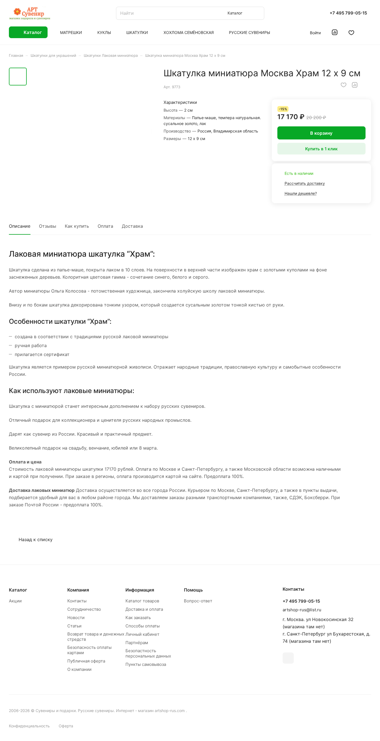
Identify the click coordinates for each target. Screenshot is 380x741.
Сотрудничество (84, 609)
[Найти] (257, 13)
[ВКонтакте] (288, 658)
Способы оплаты (142, 626)
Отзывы (47, 226)
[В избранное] (343, 85)
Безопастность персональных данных (148, 653)
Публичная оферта (86, 661)
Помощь (193, 590)
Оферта (66, 725)
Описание (19, 226)
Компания (78, 590)
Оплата (105, 226)
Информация (139, 590)
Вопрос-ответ (198, 600)
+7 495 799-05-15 (348, 13)
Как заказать (138, 617)
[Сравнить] (354, 85)
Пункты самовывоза (145, 664)
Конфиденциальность (29, 725)
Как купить (77, 226)
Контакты (77, 600)
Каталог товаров (142, 600)
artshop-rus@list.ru (302, 609)
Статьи (74, 626)
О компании (79, 669)
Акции (15, 600)
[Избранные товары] (351, 32)
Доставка (132, 226)
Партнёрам (136, 642)
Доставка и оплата (144, 609)
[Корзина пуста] (368, 32)
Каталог (18, 590)
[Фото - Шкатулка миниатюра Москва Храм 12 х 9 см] (91, 130)
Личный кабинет (142, 634)
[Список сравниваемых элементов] (334, 32)
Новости (76, 617)
